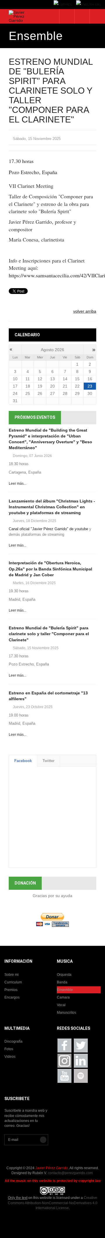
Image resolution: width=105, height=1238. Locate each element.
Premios (11, 990)
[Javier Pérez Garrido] (17, 16)
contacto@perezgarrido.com (70, 1173)
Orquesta (64, 975)
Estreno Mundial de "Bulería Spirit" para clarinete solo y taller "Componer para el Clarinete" (49, 634)
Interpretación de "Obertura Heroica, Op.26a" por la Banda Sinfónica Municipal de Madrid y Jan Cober (50, 569)
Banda (62, 982)
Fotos (8, 1049)
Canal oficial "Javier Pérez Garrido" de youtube (48, 529)
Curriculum (13, 982)
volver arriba (84, 311)
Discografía (13, 1041)
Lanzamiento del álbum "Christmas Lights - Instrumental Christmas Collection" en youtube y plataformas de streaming (52, 507)
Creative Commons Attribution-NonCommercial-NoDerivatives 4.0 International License (52, 1203)
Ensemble (65, 990)
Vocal (61, 1005)
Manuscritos (66, 1013)
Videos (9, 1057)
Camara (63, 997)
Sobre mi (11, 975)
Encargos (12, 997)
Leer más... (17, 483)
